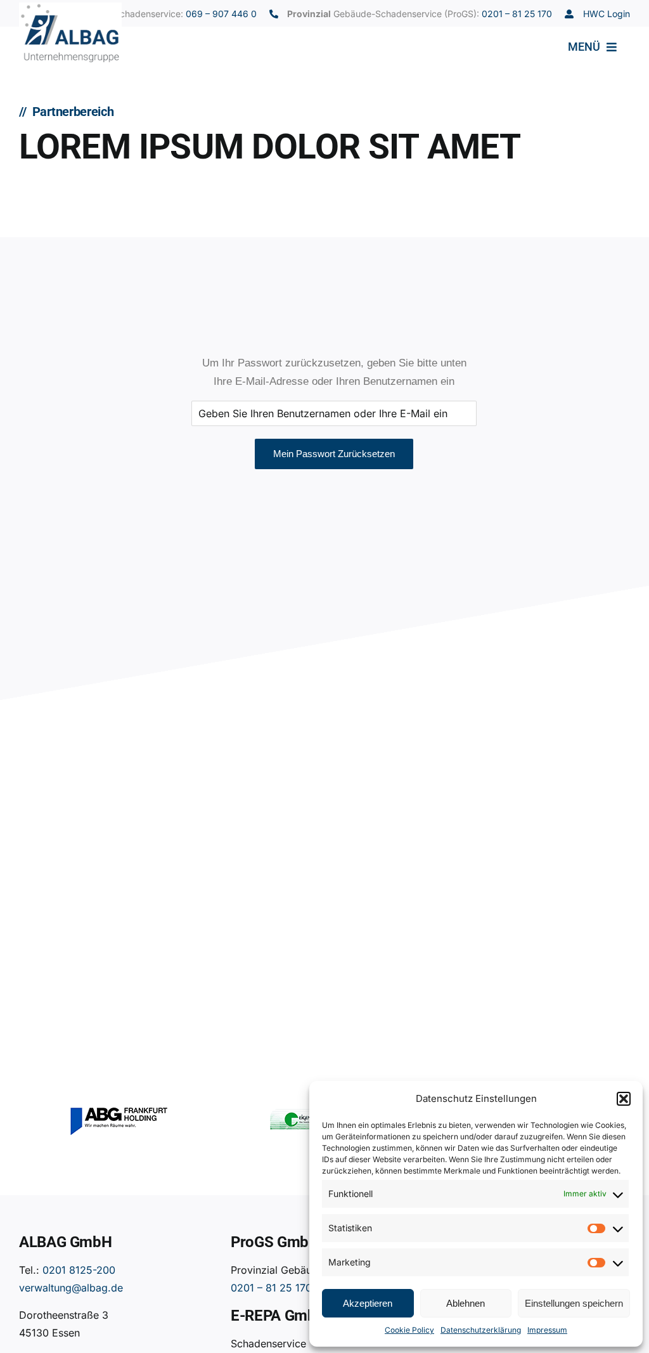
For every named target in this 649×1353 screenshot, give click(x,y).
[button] (623, 1098)
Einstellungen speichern (574, 1303)
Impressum (547, 1330)
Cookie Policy (409, 1330)
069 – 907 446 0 (221, 13)
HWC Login (606, 13)
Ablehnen (465, 1303)
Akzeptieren (367, 1303)
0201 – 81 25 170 (517, 13)
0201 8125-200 (78, 1270)
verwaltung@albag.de (71, 1287)
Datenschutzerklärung (480, 1330)
